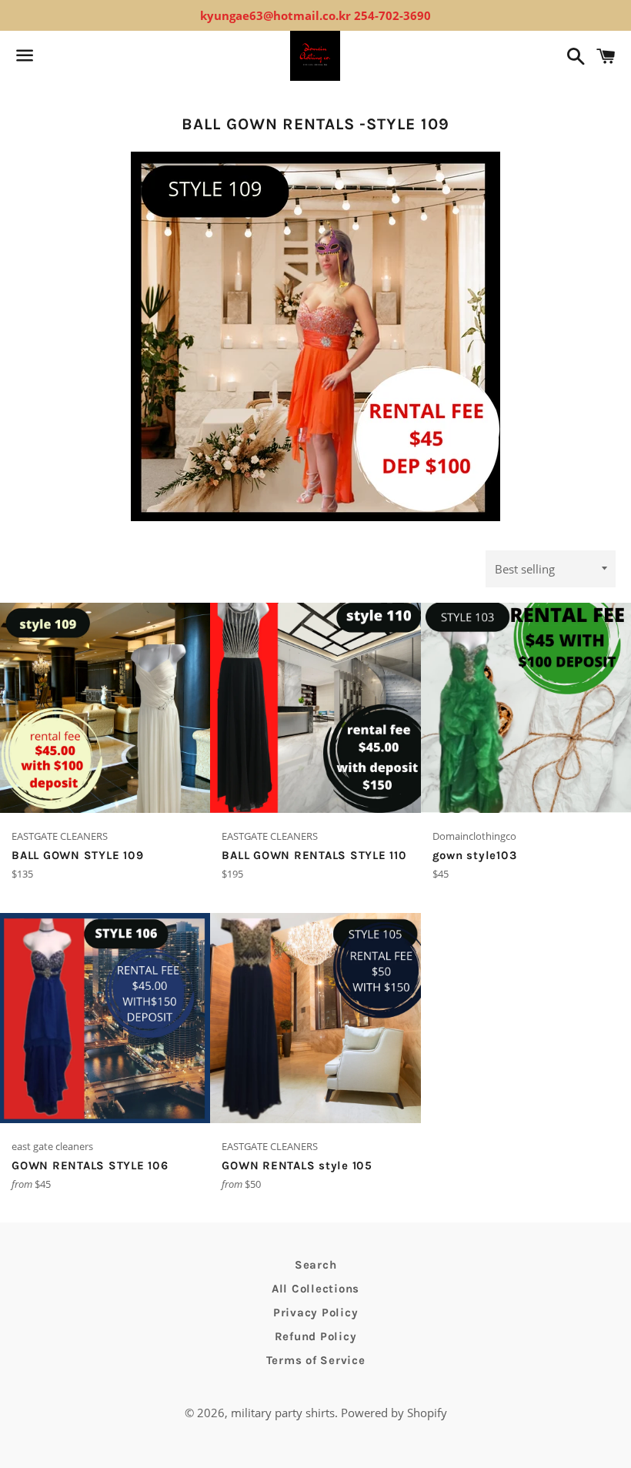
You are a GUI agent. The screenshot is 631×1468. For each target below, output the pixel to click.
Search (316, 1265)
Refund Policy (316, 1336)
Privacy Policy (316, 1312)
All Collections (315, 1289)
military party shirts (283, 1412)
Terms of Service (316, 1360)
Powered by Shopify (394, 1412)
